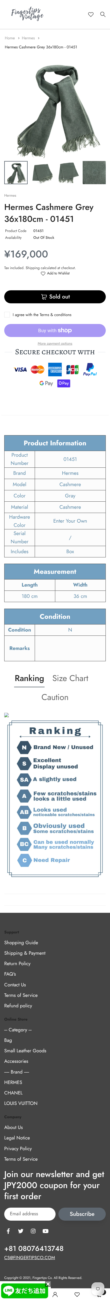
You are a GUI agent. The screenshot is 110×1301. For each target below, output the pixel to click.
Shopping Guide (21, 942)
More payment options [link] (55, 343)
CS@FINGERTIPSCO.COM (29, 1258)
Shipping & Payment (24, 953)
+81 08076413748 (33, 1249)
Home (10, 38)
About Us (13, 1127)
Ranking (29, 678)
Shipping (33, 267)
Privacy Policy (18, 1148)
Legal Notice (17, 1138)
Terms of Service (21, 995)
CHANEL (13, 1093)
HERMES (13, 1082)
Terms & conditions (55, 315)
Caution (55, 697)
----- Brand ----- (16, 1071)
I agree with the (42, 315)
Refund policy (18, 1005)
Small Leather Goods (25, 1050)
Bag (8, 1040)
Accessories (16, 1061)
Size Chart (70, 678)
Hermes (29, 38)
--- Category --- (18, 1030)
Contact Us (15, 984)
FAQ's (10, 974)
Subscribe (82, 1214)
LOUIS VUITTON (21, 1103)
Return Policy (17, 963)
